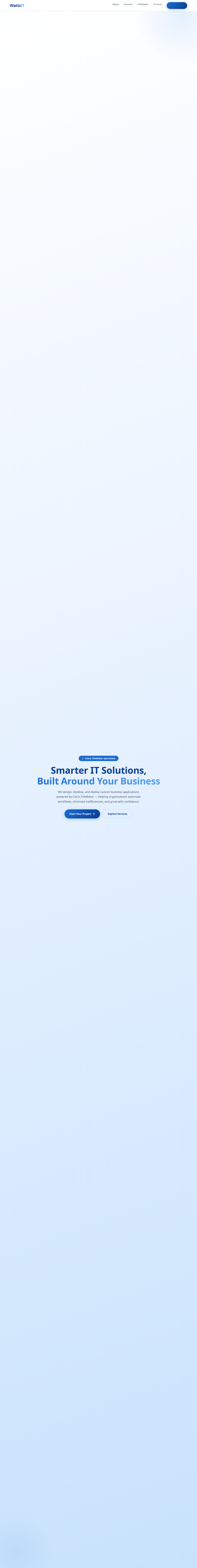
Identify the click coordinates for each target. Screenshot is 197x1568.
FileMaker (143, 4)
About (115, 4)
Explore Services (117, 814)
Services (128, 4)
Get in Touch (176, 5)
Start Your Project (80, 814)
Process (157, 4)
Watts (17, 5)
